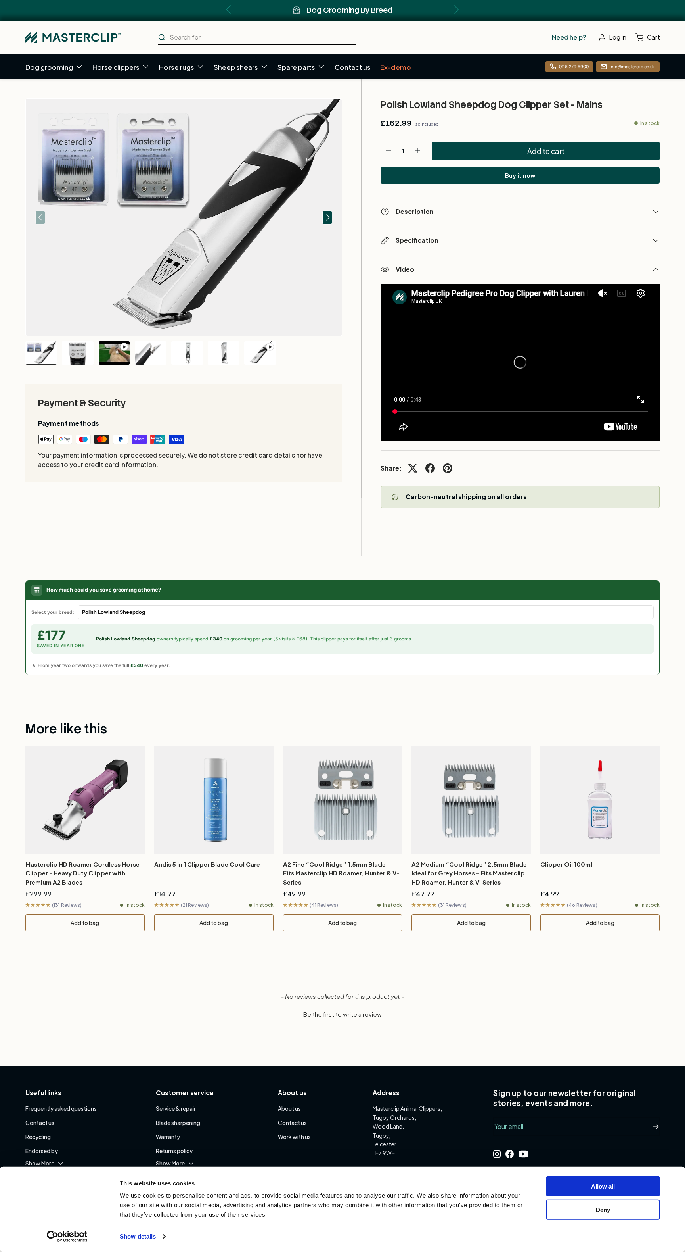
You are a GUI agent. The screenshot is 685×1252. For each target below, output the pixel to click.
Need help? (569, 37)
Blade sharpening (178, 1122)
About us (289, 1108)
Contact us (353, 67)
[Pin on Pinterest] (447, 468)
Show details (138, 1236)
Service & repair (176, 1108)
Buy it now (520, 175)
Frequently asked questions (61, 1108)
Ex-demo (395, 67)
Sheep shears (236, 67)
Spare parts (296, 67)
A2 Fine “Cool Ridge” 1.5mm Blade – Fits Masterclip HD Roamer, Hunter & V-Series (341, 873)
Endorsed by (41, 1150)
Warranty (168, 1136)
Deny (603, 1209)
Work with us (294, 1136)
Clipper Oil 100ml (566, 864)
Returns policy (174, 1150)
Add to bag (85, 922)
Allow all (603, 1186)
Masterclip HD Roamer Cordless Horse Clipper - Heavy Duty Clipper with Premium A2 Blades (82, 873)
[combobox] (257, 37)
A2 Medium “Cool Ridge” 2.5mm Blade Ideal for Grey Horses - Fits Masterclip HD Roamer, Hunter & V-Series (469, 873)
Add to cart (545, 151)
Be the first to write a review (342, 1014)
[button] (649, 37)
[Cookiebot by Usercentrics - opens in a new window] (67, 1236)
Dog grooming (49, 67)
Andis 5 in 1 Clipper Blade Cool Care (207, 864)
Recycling (38, 1136)
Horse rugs (176, 67)
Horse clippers (116, 67)
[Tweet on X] (412, 468)
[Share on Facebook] (430, 468)
